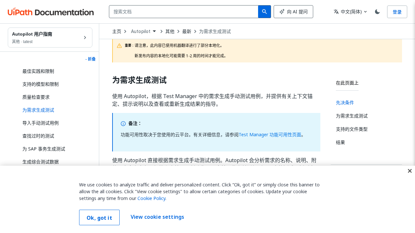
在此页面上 (347, 82)
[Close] (410, 171)
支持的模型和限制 (40, 84)
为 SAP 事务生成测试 (43, 148)
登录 (397, 11)
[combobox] (185, 11)
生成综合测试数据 (40, 161)
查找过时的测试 (38, 135)
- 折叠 (90, 59)
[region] (207, 199)
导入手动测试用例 (40, 122)
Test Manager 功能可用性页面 (270, 134)
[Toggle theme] (377, 11)
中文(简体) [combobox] (348, 11)
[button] (55, 110)
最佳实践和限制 (38, 71)
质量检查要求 (36, 97)
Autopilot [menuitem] (140, 31)
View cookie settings (157, 217)
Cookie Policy (151, 198)
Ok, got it (99, 218)
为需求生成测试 (215, 31)
